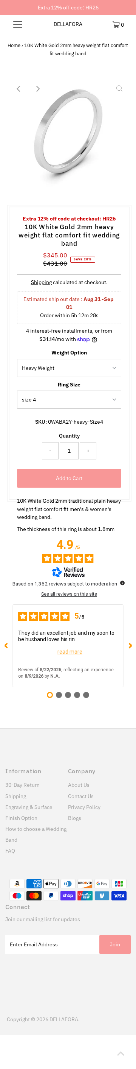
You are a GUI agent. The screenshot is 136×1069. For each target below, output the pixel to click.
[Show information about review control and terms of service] (122, 583)
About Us (79, 785)
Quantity (69, 435)
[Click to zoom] (119, 89)
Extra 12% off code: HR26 (68, 7)
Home (14, 45)
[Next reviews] (130, 645)
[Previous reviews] (6, 645)
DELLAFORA (68, 24)
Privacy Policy (84, 807)
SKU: (41, 421)
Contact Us (81, 796)
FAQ (10, 850)
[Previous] (19, 89)
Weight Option (69, 352)
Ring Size (69, 384)
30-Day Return (22, 785)
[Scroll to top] (120, 1053)
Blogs (74, 818)
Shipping (41, 282)
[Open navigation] (18, 24)
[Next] (37, 89)
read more (69, 652)
